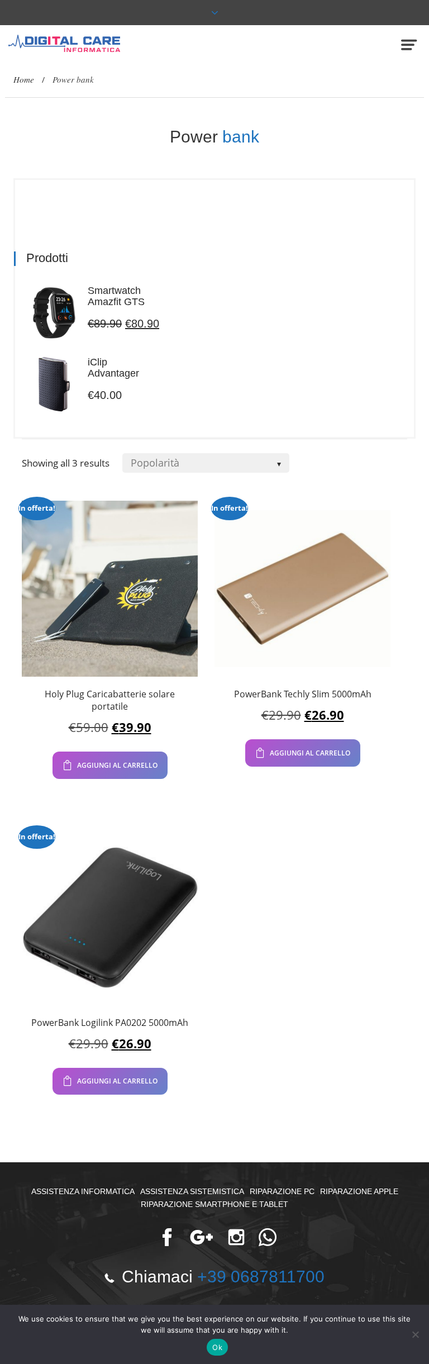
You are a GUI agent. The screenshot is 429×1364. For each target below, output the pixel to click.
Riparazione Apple (359, 1191)
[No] (415, 1334)
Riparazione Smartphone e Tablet (214, 1204)
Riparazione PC (282, 1191)
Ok (217, 1347)
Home (23, 79)
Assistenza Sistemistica (192, 1191)
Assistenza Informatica (83, 1191)
